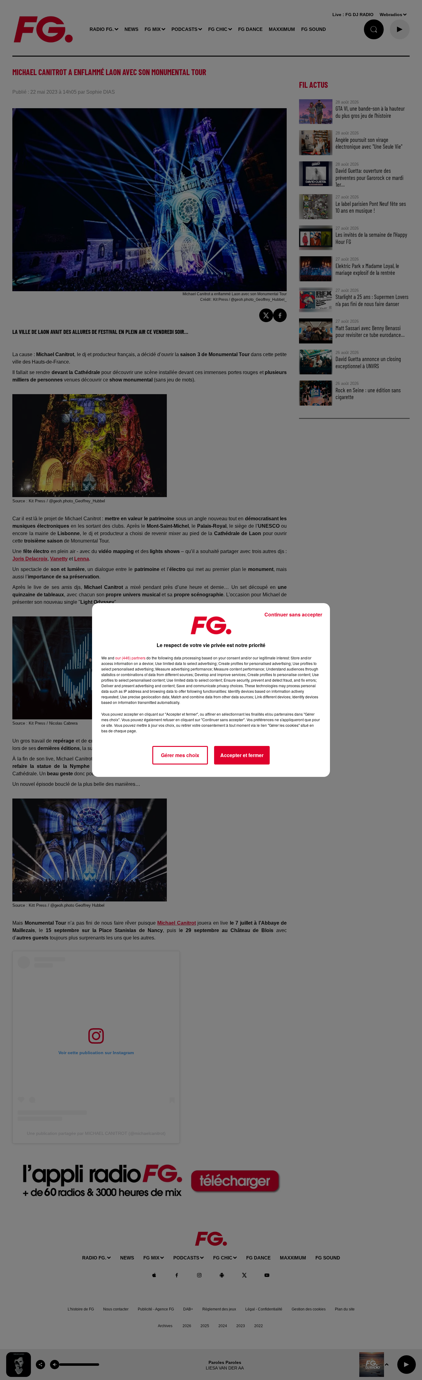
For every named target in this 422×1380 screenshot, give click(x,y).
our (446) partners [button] (130, 657)
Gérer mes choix (180, 755)
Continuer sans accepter (293, 614)
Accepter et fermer (242, 755)
